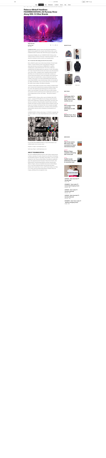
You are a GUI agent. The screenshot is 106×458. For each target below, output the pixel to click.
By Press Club (30, 45)
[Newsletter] (87, 1)
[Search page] (89, 1)
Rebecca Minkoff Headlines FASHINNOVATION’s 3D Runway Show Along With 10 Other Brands (47, 6)
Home (25, 6)
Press (27, 6)
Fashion (31, 6)
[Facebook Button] (52, 45)
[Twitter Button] (50, 45)
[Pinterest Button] (55, 45)
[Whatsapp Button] (57, 45)
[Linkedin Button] (54, 45)
